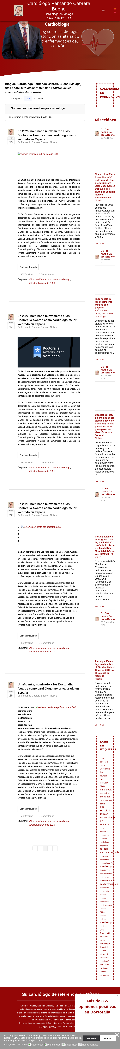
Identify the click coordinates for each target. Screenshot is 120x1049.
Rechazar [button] (91, 1038)
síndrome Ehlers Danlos (104, 912)
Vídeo (98, 557)
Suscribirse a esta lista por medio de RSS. (31, 117)
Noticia (53, 142)
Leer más (99, 243)
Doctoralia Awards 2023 (42, 283)
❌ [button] (117, 1035)
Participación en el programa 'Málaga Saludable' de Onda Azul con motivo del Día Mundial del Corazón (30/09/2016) (105, 545)
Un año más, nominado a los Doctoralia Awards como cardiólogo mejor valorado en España (48, 688)
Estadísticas (71, 1045)
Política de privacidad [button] (32, 1040)
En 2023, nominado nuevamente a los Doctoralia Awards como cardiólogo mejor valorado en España (47, 135)
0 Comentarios (46, 274)
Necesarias (37, 1045)
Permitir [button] (108, 1038)
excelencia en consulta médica (104, 891)
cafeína (103, 919)
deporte (103, 898)
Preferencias (53, 1045)
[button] (70, 98)
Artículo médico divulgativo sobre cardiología (104, 313)
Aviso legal (61, 1026)
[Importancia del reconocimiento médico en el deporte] (105, 280)
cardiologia (107, 866)
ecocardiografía (106, 863)
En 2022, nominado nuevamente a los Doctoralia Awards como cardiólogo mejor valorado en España (47, 320)
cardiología (107, 922)
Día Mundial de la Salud (104, 835)
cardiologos (104, 804)
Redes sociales (90, 1045)
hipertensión (105, 961)
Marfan (103, 786)
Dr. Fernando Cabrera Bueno (33, 142)
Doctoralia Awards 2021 (42, 471)
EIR (102, 807)
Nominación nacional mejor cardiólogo (50, 279)
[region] (60, 42)
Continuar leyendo (28, 267)
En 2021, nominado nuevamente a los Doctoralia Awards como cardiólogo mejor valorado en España (47, 508)
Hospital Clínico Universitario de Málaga (107, 817)
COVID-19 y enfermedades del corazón (106, 873)
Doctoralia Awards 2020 (42, 825)
